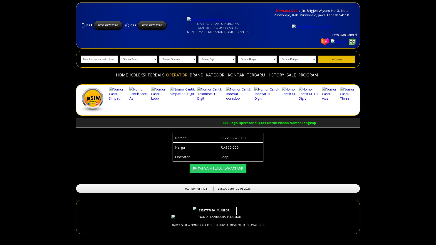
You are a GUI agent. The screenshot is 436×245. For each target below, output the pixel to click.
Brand (196, 75)
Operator (176, 75)
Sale (291, 75)
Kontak (236, 75)
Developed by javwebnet (247, 225)
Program (308, 75)
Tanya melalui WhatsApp (220, 168)
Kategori (215, 75)
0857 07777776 (108, 25)
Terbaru (256, 75)
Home (122, 75)
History (275, 75)
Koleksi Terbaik (147, 75)
